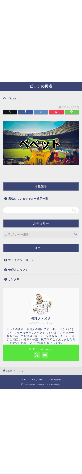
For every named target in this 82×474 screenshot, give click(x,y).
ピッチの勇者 (41, 86)
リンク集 (14, 279)
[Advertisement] (41, 41)
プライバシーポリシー (22, 260)
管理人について (18, 269)
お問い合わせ (55, 379)
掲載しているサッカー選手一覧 (28, 198)
